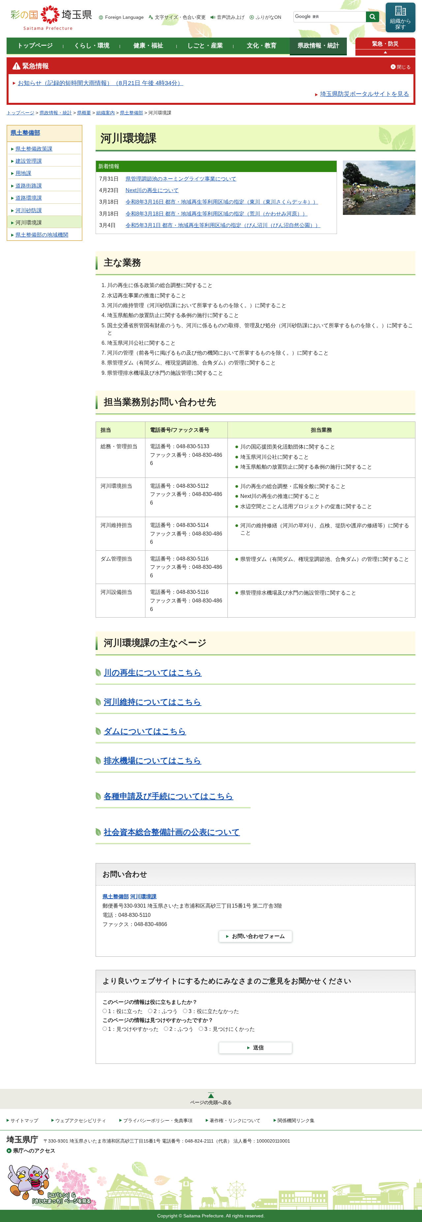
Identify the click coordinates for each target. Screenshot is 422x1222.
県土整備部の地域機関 (41, 235)
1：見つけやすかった (133, 1029)
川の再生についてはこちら (153, 672)
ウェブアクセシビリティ (80, 1120)
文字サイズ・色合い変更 (180, 17)
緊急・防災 (385, 43)
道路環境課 (28, 198)
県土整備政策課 (33, 149)
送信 (258, 1047)
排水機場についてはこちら (152, 760)
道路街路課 (28, 186)
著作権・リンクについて (235, 1120)
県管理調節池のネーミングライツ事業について (181, 179)
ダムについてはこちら (145, 731)
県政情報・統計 (56, 112)
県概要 (84, 112)
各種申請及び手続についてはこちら (168, 796)
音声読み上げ (231, 17)
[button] (385, 52)
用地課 (23, 173)
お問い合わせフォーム (258, 936)
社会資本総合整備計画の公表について (172, 832)
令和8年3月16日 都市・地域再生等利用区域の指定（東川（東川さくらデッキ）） (222, 202)
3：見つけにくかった (229, 1029)
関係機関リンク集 (296, 1120)
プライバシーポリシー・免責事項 (158, 1120)
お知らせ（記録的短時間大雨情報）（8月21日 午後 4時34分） (100, 83)
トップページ (20, 112)
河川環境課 (28, 222)
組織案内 (105, 112)
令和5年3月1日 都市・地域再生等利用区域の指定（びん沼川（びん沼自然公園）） (223, 225)
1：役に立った (125, 1011)
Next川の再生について (152, 190)
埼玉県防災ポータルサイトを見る (364, 94)
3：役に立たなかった (214, 1011)
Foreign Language (124, 17)
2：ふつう (166, 1011)
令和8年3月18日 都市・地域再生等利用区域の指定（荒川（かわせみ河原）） (217, 214)
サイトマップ (24, 1120)
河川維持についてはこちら (152, 701)
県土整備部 (131, 112)
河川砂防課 (28, 210)
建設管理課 (28, 161)
